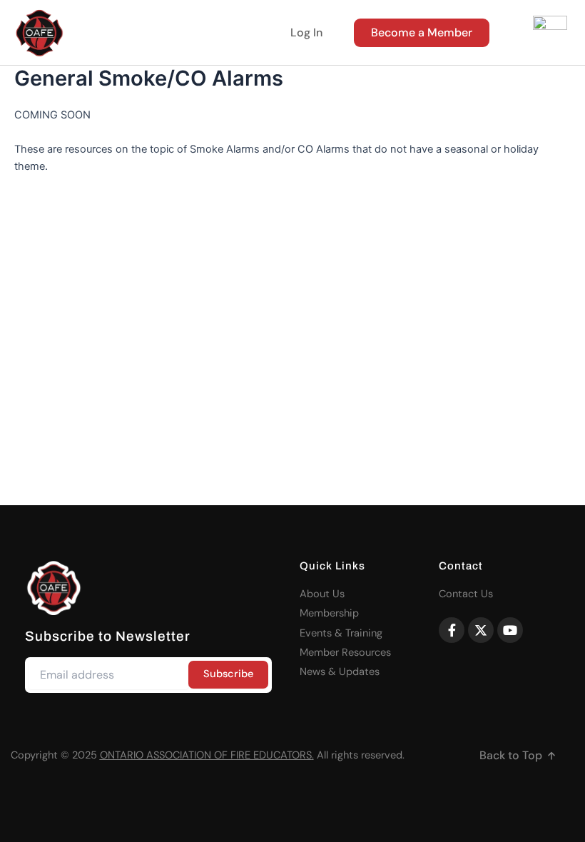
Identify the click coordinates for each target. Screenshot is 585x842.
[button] (518, 756)
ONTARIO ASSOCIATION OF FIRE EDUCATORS (206, 755)
